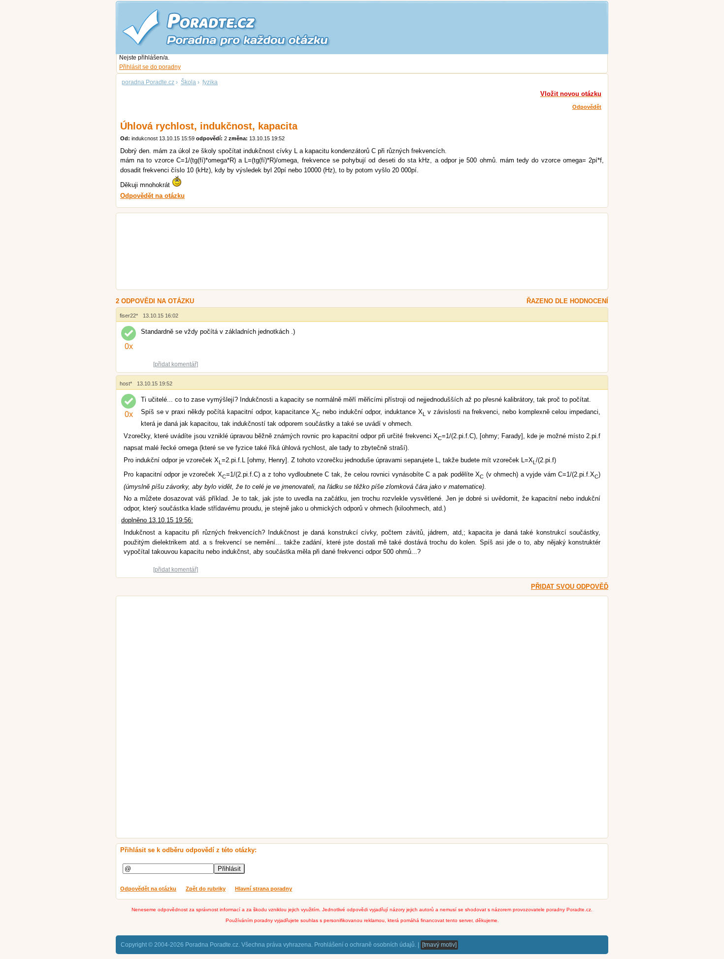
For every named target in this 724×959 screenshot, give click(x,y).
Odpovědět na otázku (148, 889)
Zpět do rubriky (206, 889)
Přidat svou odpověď (569, 586)
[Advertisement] (350, 252)
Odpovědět (586, 107)
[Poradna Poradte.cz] (244, 27)
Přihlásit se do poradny (150, 67)
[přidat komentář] (175, 364)
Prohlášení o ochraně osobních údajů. (365, 944)
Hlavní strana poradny (263, 889)
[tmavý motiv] (439, 944)
